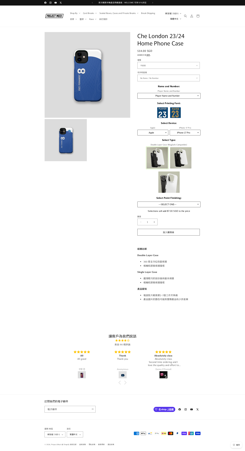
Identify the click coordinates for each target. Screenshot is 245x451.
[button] (74, 13)
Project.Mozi (56, 444)
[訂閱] (92, 409)
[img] (122, 340)
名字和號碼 (142, 72)
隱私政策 (92, 444)
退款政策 (82, 444)
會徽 (139, 59)
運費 (148, 55)
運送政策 (111, 444)
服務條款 (101, 444)
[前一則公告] (92, 2)
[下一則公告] (153, 2)
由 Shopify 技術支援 (69, 444)
